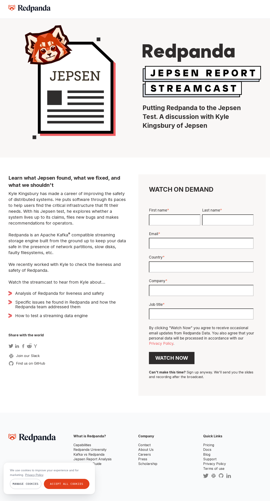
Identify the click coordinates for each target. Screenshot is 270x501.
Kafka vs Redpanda (88, 454)
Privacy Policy (161, 343)
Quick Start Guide (87, 464)
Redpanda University (90, 449)
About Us (146, 449)
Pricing (208, 445)
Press (142, 459)
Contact (144, 445)
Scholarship (147, 464)
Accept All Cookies (66, 483)
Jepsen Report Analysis (92, 459)
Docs (207, 449)
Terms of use (213, 468)
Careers (144, 454)
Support (209, 459)
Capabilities (82, 445)
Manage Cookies (26, 483)
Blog (206, 454)
